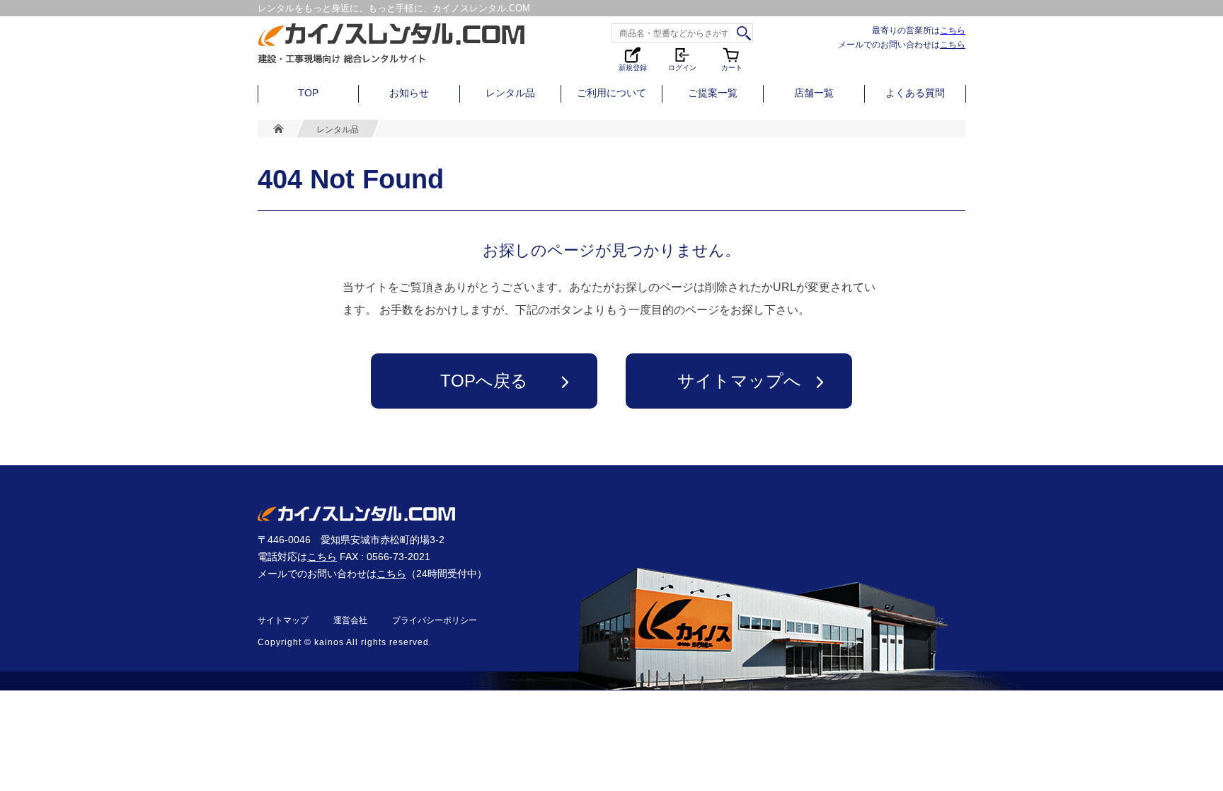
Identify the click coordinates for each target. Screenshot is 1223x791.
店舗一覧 (814, 92)
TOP (308, 92)
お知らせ (409, 92)
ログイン (682, 66)
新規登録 (633, 66)
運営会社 (350, 620)
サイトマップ (283, 620)
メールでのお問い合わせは (901, 44)
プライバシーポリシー (434, 620)
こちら (952, 30)
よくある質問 (915, 92)
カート (733, 58)
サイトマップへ (739, 380)
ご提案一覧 (712, 92)
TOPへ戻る (484, 380)
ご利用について (611, 92)
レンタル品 (510, 92)
